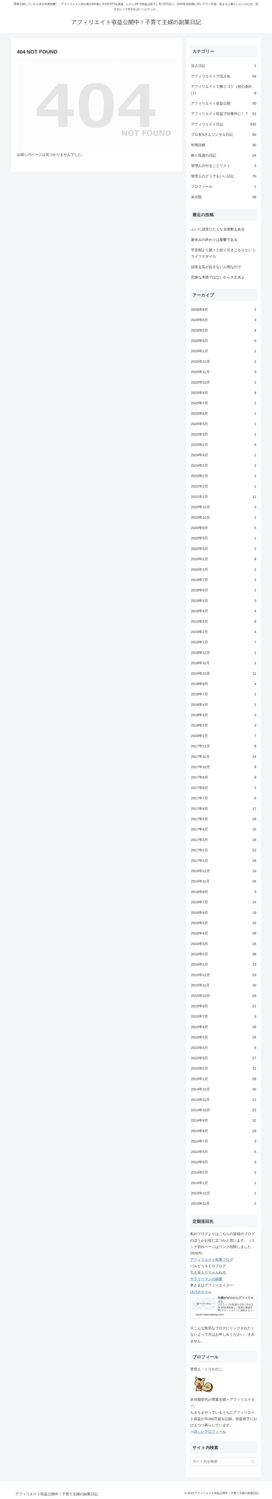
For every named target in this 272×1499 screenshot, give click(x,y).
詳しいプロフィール (210, 1432)
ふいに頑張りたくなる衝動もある (218, 229)
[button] (252, 1461)
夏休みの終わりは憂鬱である (214, 240)
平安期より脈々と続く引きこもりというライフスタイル (223, 253)
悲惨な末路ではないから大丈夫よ (218, 277)
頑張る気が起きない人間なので (216, 267)
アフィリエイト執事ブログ (211, 1260)
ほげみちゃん (201, 1292)
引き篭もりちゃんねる (208, 1272)
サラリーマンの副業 (206, 1279)
